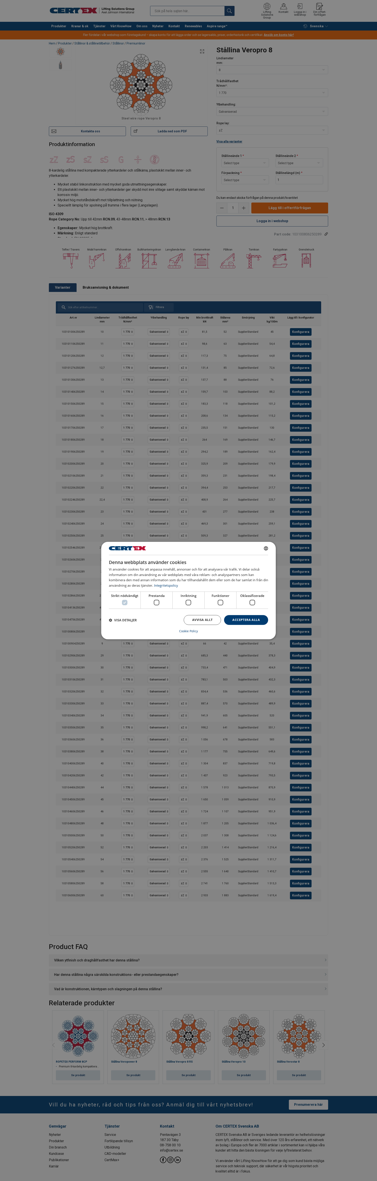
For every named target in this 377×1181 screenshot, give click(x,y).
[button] (123, 620)
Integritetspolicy (166, 585)
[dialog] (188, 590)
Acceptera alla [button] (246, 620)
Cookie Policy (188, 631)
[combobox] (266, 548)
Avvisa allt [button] (202, 620)
